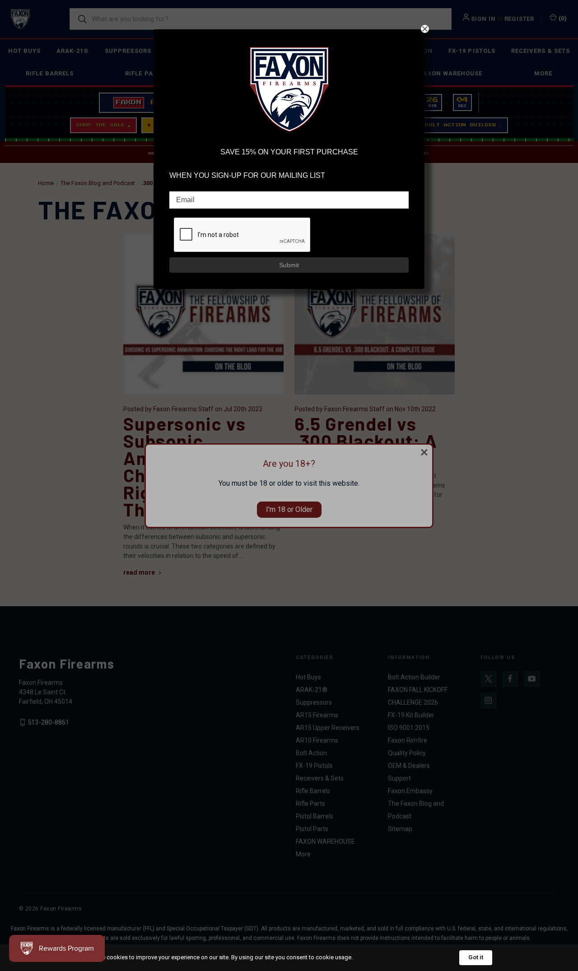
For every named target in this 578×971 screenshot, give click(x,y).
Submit (289, 265)
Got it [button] (475, 957)
